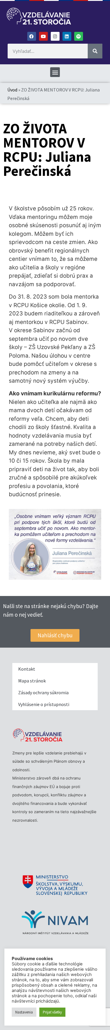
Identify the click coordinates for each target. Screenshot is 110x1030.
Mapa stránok (32, 681)
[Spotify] (78, 36)
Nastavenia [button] (24, 1012)
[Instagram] (55, 36)
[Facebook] (31, 36)
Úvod (12, 90)
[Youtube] (43, 36)
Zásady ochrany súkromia (43, 692)
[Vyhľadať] (95, 51)
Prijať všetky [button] (52, 1012)
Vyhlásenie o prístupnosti (43, 704)
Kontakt (26, 669)
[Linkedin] (66, 36)
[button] (55, 72)
